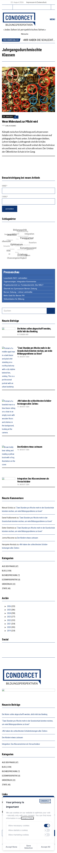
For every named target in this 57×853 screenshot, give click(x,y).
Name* (4, 186)
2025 (9, 610)
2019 (9, 631)
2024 (9, 613)
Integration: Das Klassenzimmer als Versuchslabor (21, 744)
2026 (9, 606)
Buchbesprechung (9, 575)
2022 (9, 620)
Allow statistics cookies (18, 830)
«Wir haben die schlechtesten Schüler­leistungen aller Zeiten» (34, 402)
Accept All (45, 847)
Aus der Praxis (8, 566)
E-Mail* (5, 197)
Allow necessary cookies (18, 825)
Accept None (11, 847)
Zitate (4, 588)
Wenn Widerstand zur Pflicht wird (20, 121)
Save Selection (28, 846)
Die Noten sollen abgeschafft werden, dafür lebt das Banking (34, 330)
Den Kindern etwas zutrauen (29, 446)
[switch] (47, 825)
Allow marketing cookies (18, 835)
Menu (52, 19)
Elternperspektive (10, 580)
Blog (4, 571)
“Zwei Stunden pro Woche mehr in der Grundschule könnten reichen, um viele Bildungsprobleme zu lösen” (34, 351)
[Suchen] (51, 311)
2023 (9, 617)
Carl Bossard (10, 126)
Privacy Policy (27, 818)
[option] (39, 40)
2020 (9, 627)
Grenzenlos (7, 584)
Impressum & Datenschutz (36, 2)
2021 (9, 624)
